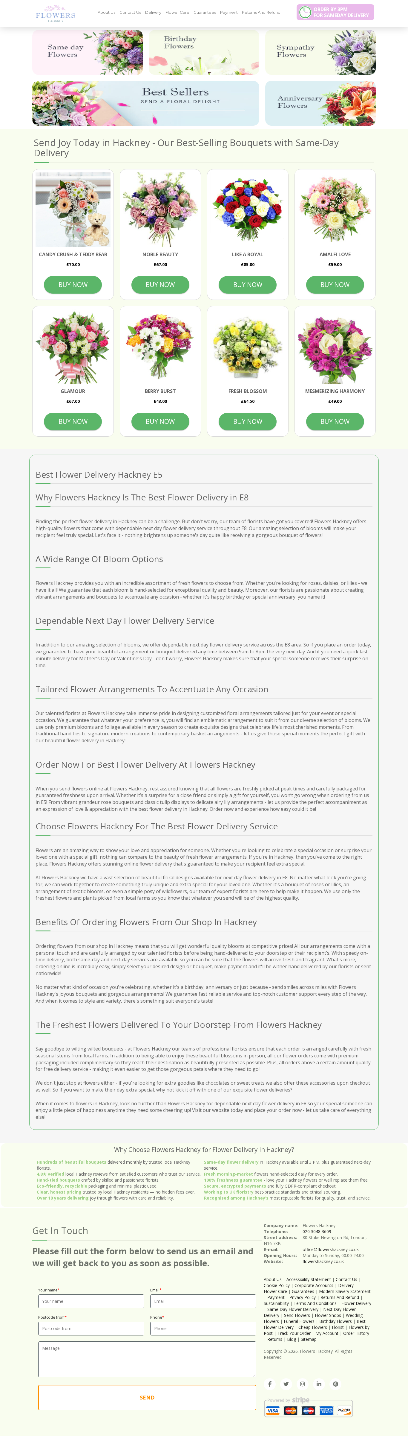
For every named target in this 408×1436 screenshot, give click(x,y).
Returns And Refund (261, 12)
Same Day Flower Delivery (292, 1309)
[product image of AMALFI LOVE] (335, 210)
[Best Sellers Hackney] (145, 103)
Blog (291, 1339)
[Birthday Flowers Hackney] (204, 52)
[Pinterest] (335, 1384)
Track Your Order (294, 1333)
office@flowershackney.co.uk (331, 1249)
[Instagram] (303, 1384)
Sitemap (309, 1339)
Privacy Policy (302, 1297)
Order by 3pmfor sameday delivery (341, 12)
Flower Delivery (356, 1303)
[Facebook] (270, 1384)
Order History (356, 1333)
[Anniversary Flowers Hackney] (320, 103)
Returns (274, 1339)
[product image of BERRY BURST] (160, 346)
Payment (229, 12)
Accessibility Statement (308, 1279)
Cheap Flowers (312, 1327)
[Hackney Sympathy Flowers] (320, 52)
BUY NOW (73, 284)
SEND (147, 1397)
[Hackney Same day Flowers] (87, 52)
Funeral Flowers (299, 1321)
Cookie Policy (277, 1285)
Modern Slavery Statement (345, 1291)
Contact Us (130, 12)
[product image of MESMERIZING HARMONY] (335, 346)
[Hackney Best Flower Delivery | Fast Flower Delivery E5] (53, 13)
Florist (338, 1327)
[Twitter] (286, 1384)
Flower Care (177, 12)
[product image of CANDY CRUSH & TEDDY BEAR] (73, 210)
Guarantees (205, 12)
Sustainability (276, 1303)
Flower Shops (328, 1315)
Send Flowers (297, 1315)
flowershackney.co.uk (323, 1261)
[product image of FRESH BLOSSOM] (247, 346)
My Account (326, 1333)
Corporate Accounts (314, 1285)
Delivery (153, 12)
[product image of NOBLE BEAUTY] (160, 210)
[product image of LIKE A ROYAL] (247, 210)
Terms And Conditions (315, 1303)
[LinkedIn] (319, 1384)
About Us (106, 12)
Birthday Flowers (335, 1321)
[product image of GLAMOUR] (73, 346)
